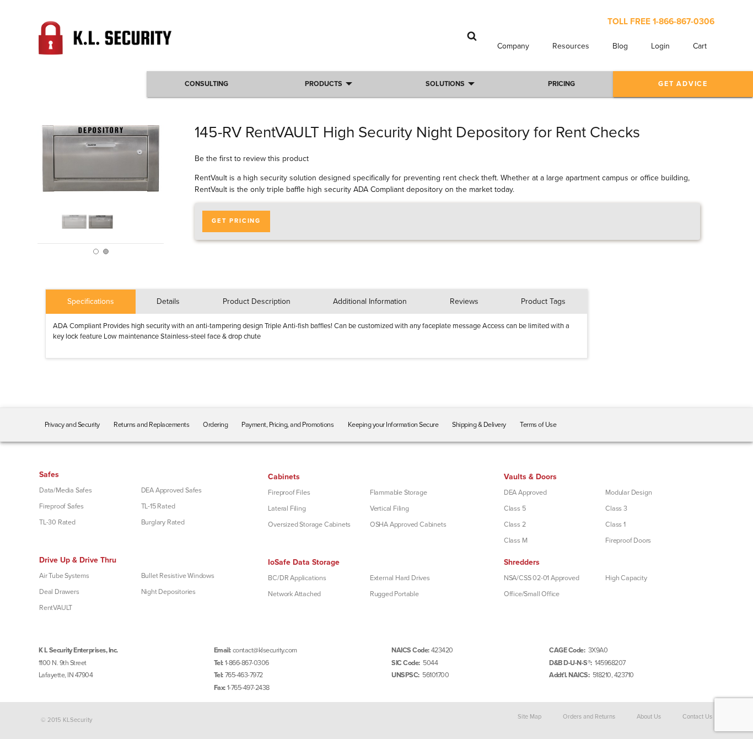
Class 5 (515, 508)
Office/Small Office (532, 594)
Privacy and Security (72, 424)
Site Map (529, 716)
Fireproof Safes (61, 506)
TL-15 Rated (158, 506)
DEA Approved (525, 492)
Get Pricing (236, 220)
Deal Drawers (59, 591)
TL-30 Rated (57, 522)
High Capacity (626, 578)
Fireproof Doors (628, 540)
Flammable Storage (398, 492)
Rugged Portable (394, 594)
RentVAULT (55, 607)
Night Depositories (168, 591)
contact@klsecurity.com (265, 650)
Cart (700, 46)
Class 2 (515, 524)
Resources (570, 46)
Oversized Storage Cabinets (309, 524)
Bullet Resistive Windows (177, 575)
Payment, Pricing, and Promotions (287, 424)
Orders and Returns (589, 716)
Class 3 (616, 508)
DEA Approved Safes (171, 490)
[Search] (472, 36)
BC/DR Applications (297, 578)
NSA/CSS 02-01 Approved (541, 578)
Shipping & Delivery (479, 424)
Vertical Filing (389, 508)
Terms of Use (538, 424)
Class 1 (615, 524)
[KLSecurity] (105, 49)
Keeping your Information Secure (393, 424)
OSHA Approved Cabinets (408, 524)
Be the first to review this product (252, 158)
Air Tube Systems (64, 575)
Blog (620, 46)
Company (513, 46)
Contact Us (697, 716)
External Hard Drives (400, 578)
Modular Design (628, 492)
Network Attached (294, 594)
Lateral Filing (286, 508)
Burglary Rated (163, 522)
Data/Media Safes (65, 490)
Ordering (215, 424)
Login (660, 46)
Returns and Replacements (151, 424)
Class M (516, 540)
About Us (649, 716)
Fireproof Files (289, 492)
